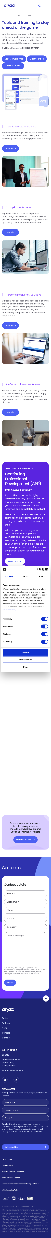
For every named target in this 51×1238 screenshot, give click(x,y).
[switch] (44, 626)
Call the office (37, 58)
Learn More (10, 148)
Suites (5, 1018)
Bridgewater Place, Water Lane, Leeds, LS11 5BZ (11, 1062)
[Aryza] (9, 6)
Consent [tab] (9, 576)
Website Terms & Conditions (13, 1171)
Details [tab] (26, 576)
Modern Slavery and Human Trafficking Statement (21, 1184)
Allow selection (25, 660)
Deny (25, 667)
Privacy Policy (7, 1159)
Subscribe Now (11, 1147)
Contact (6, 1037)
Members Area (23, 839)
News (4, 1028)
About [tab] (42, 576)
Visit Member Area (14, 58)
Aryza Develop (15, 561)
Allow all (25, 652)
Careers (6, 1032)
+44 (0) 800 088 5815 (12, 1070)
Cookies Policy (7, 1165)
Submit (10, 983)
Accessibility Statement (11, 1178)
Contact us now (13, 65)
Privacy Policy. (9, 610)
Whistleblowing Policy (10, 1190)
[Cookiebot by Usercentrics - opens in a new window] (37, 569)
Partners (6, 1023)
